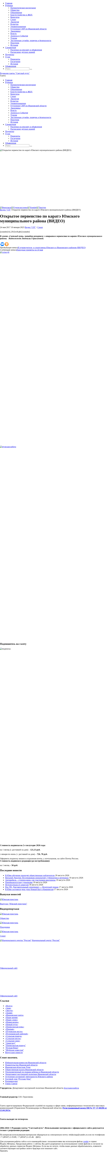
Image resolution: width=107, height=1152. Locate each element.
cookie (86, 1141)
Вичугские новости (14, 1052)
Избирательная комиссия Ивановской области (25, 1063)
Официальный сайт (8, 968)
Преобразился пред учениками (19, 882)
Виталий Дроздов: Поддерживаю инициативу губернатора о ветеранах (37, 878)
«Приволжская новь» (14, 1027)
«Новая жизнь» (12, 1022)
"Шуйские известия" (14, 1050)
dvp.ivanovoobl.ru (71, 1088)
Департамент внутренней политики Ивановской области (30, 1074)
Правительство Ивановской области (21, 1065)
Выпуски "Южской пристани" (13, 904)
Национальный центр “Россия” (46, 940)
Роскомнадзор (11, 1081)
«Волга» (9, 1006)
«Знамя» (9, 1013)
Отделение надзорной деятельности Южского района (29, 1077)
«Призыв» (9, 1029)
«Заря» (8, 1008)
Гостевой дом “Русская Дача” (18, 1079)
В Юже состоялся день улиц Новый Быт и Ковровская (29, 889)
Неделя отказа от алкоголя (17, 885)
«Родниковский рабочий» (16, 1034)
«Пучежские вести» (14, 1031)
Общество (4, 918)
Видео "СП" (5, 210)
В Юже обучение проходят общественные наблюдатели (30, 875)
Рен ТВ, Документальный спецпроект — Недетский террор (31, 887)
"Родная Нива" (12, 1048)
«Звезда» (9, 1010)
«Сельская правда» (13, 1036)
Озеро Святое (11, 1084)
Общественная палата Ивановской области (24, 1070)
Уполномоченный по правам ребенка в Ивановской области (32, 1072)
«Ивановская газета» (14, 1015)
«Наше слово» (11, 1020)
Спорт (40, 227)
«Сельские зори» (12, 1041)
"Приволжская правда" (15, 1045)
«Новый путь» (11, 1024)
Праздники (5, 927)
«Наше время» (11, 1017)
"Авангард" (10, 1043)
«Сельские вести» (13, 1038)
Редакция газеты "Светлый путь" (15, 73)
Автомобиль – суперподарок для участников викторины (30, 880)
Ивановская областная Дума (17, 1067)
